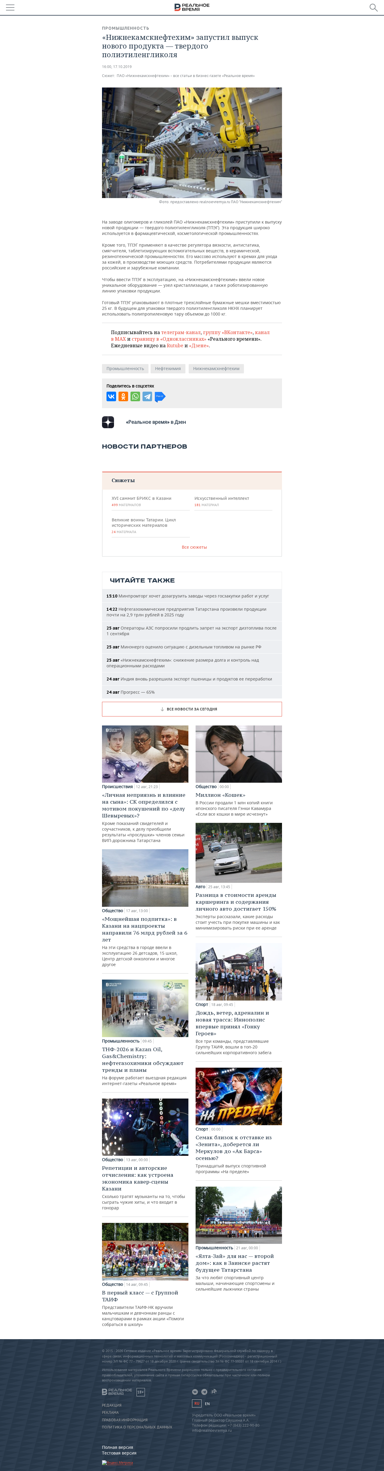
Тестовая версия (119, 1453)
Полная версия (117, 1447)
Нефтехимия (168, 368)
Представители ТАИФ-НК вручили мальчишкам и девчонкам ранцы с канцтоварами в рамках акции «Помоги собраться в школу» (143, 1308)
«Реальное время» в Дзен (156, 422)
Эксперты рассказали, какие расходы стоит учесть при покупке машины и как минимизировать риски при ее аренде (238, 911)
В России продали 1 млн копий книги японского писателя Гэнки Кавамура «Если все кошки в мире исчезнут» (234, 804)
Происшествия (117, 786)
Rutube (175, 345)
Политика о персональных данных (137, 1427)
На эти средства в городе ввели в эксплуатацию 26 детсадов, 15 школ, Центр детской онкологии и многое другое (144, 941)
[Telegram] (147, 396)
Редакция (112, 1405)
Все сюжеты (194, 547)
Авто (200, 886)
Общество (112, 910)
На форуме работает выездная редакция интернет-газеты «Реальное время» (144, 1066)
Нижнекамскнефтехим (216, 368)
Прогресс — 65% (130, 692)
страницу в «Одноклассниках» (169, 339)
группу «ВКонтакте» (228, 332)
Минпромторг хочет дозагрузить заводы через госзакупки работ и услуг (187, 596)
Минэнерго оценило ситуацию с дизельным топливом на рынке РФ (183, 647)
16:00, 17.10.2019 (117, 66)
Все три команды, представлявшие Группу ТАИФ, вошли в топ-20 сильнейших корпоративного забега (234, 1032)
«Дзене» (199, 345)
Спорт (202, 1004)
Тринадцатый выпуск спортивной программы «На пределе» (234, 1154)
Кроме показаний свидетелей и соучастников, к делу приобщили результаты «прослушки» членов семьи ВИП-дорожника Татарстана (143, 817)
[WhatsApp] (135, 396)
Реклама (110, 1412)
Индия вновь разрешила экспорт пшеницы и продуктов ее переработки (189, 679)
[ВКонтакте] (111, 396)
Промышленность (125, 28)
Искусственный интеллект (221, 501)
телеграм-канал (181, 332)
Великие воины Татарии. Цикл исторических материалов (144, 525)
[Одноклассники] (123, 396)
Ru (196, 1403)
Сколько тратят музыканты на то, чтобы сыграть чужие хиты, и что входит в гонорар (143, 1187)
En (207, 1403)
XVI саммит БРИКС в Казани (141, 501)
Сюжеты (123, 480)
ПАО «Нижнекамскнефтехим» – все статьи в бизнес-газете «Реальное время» (186, 75)
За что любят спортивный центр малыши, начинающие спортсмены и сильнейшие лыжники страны (235, 1272)
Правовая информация (125, 1420)
